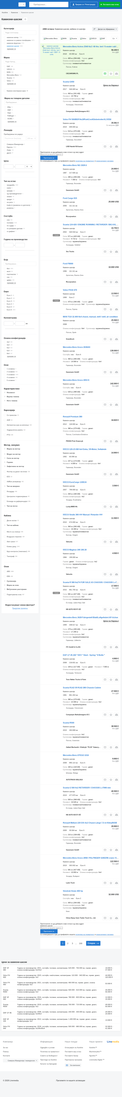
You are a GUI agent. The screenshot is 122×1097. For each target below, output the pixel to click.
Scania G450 (68, 82)
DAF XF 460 (6, 998)
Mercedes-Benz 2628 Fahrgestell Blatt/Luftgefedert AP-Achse (90, 617)
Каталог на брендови (48, 1064)
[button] (111, 73)
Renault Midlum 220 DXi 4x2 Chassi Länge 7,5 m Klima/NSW (90, 823)
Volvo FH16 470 (70, 290)
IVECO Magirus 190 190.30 (75, 550)
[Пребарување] (31, 4)
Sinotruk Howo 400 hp (73, 891)
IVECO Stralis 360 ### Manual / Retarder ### (82, 515)
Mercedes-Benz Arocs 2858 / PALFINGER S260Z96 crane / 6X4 (91, 858)
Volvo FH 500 (6, 976)
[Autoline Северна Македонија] (9, 4)
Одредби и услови (47, 1047)
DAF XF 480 (6, 969)
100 (80, 943)
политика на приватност (85, 161)
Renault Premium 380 (72, 417)
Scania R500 (68, 723)
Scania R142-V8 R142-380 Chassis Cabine (82, 688)
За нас (5, 1047)
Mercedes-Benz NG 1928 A (75, 165)
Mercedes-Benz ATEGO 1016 (76, 755)
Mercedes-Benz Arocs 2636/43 (76, 347)
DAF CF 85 (7, 1013)
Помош (6, 1052)
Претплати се (49, 158)
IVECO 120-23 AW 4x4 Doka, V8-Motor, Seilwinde (84, 449)
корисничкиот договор (104, 161)
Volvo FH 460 (6, 983)
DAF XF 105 (6, 1020)
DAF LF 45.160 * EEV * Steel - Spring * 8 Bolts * (84, 655)
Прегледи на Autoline (48, 1060)
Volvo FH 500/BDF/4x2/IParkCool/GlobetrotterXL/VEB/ (87, 119)
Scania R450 (5, 991)
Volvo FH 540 (6, 1027)
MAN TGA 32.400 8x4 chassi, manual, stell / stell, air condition (90, 317)
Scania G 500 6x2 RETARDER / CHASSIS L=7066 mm (87, 788)
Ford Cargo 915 (70, 198)
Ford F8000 (68, 264)
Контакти (6, 1056)
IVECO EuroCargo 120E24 (74, 482)
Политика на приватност (49, 1052)
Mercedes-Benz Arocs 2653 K (76, 380)
